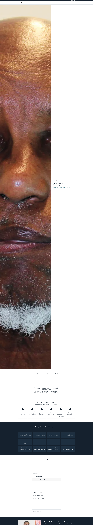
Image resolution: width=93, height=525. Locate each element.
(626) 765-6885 (73, 0)
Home (53, 180)
